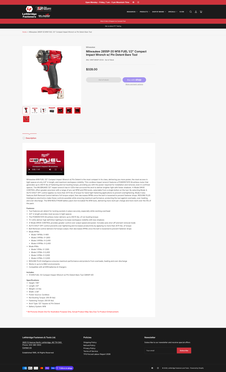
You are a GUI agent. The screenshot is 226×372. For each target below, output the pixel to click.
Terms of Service (90, 351)
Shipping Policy (90, 342)
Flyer (182, 12)
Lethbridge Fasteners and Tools (178, 368)
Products (144, 12)
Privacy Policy (89, 348)
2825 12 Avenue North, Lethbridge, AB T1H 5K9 (42, 342)
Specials (171, 12)
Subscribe (184, 351)
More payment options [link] (134, 84)
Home (24, 32)
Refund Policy (89, 345)
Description (31, 138)
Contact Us (27, 348)
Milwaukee (90, 47)
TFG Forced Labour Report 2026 (96, 354)
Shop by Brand (158, 12)
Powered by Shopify (197, 368)
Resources (131, 12)
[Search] (190, 11)
